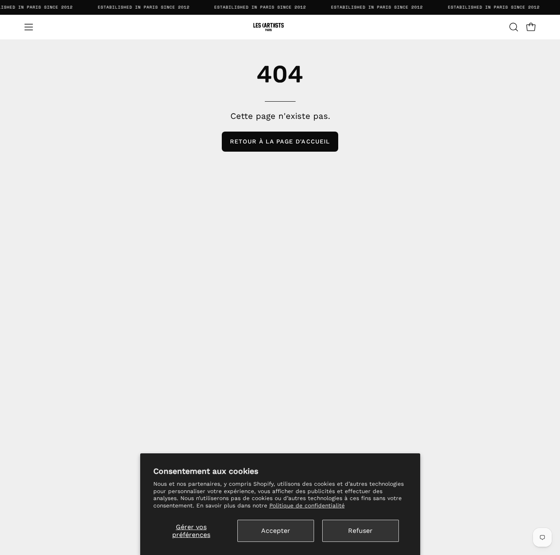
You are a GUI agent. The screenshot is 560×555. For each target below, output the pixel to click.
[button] (513, 27)
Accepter (275, 531)
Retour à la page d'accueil (280, 141)
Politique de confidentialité (307, 505)
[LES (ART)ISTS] (280, 27)
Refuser (360, 531)
